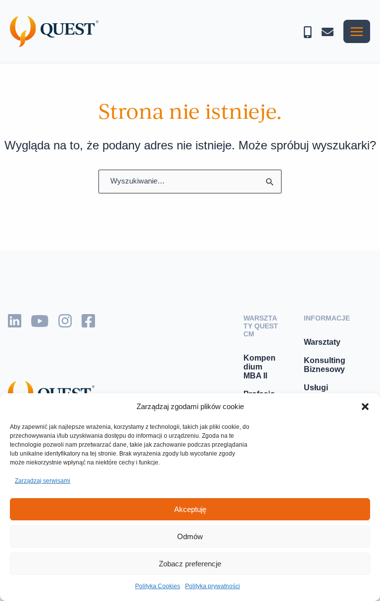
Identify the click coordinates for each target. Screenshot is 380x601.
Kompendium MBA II (259, 367)
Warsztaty (322, 342)
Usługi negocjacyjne (329, 392)
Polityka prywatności (212, 586)
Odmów (190, 536)
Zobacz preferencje (190, 563)
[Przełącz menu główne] (356, 31)
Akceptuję (190, 509)
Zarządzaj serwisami (42, 480)
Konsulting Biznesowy (324, 364)
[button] (365, 407)
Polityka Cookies (157, 586)
